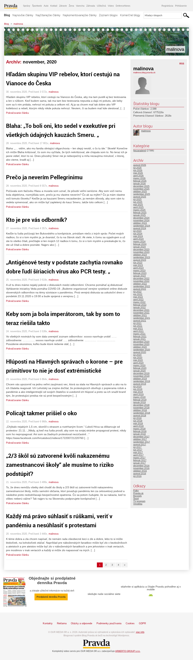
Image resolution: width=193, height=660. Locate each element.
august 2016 (139, 473)
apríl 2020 (138, 363)
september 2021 (141, 318)
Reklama (62, 623)
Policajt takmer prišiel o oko (41, 413)
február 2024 (139, 244)
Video (111, 6)
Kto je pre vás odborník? (36, 220)
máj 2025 (138, 204)
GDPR (142, 623)
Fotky (136, 490)
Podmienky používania (108, 623)
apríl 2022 (138, 299)
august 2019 (139, 384)
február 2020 (139, 368)
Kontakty (48, 623)
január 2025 (139, 215)
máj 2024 (138, 236)
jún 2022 (137, 294)
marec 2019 (139, 397)
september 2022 (141, 286)
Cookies (130, 623)
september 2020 (141, 349)
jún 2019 (137, 389)
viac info (140, 632)
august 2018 (139, 415)
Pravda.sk (138, 493)
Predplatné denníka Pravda (51, 597)
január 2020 (139, 370)
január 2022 (139, 307)
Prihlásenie (181, 6)
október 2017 (140, 439)
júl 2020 (137, 355)
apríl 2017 (138, 455)
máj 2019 (138, 392)
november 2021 (141, 312)
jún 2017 (137, 450)
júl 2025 (137, 199)
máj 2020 (138, 360)
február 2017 (139, 460)
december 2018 (141, 405)
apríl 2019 (138, 394)
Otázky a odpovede (81, 623)
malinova (18, 24)
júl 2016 (137, 476)
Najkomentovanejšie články (79, 15)
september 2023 (141, 257)
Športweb (37, 6)
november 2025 (141, 189)
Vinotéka (137, 504)
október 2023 (140, 254)
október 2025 (140, 191)
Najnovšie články (22, 15)
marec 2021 (139, 334)
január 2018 (139, 434)
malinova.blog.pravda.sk (144, 72)
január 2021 (139, 339)
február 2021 (139, 336)
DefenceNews (123, 6)
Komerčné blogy (130, 15)
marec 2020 (139, 365)
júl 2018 (137, 418)
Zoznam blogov (108, 15)
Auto (46, 6)
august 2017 (139, 444)
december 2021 (141, 310)
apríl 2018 (138, 426)
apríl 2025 (138, 207)
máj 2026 (138, 173)
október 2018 (140, 410)
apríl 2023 (138, 268)
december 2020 (141, 341)
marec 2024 (139, 241)
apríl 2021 (138, 331)
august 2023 (139, 260)
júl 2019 (137, 386)
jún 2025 (137, 202)
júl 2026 (137, 167)
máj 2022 (138, 297)
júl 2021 (137, 323)
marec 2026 (139, 178)
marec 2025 (139, 210)
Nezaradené (139, 150)
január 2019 (139, 402)
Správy (26, 6)
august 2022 (139, 289)
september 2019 (141, 381)
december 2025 (141, 186)
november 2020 (141, 344)
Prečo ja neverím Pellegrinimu (44, 177)
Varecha (80, 6)
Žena (71, 6)
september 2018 (141, 413)
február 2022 (139, 305)
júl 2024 (137, 231)
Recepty (137, 496)
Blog (7, 15)
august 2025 (139, 196)
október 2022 (140, 283)
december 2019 (141, 373)
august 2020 (139, 352)
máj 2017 (138, 452)
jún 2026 (137, 170)
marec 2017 (139, 457)
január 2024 (139, 247)
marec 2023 (139, 270)
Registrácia (167, 6)
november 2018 (141, 407)
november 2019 (141, 376)
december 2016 (141, 465)
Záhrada (90, 6)
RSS (181, 63)
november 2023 (141, 252)
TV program (139, 501)
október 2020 (140, 347)
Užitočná (101, 6)
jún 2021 (137, 326)
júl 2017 (137, 447)
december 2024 (141, 218)
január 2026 (139, 183)
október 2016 (140, 471)
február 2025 (139, 212)
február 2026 (139, 181)
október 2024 (140, 223)
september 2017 (141, 442)
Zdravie (63, 6)
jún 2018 (137, 421)
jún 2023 (137, 262)
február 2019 (139, 399)
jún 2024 (137, 233)
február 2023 (139, 273)
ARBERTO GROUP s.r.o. (127, 651)
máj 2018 (138, 423)
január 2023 (139, 276)
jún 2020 (137, 357)
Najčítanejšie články (48, 15)
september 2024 (141, 225)
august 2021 (139, 320)
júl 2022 (137, 291)
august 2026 (139, 165)
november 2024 (141, 220)
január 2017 (139, 463)
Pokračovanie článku (17, 112)
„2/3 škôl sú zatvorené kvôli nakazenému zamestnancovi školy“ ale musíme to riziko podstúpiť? (60, 465)
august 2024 (139, 228)
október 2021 (140, 315)
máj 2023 (138, 265)
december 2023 (141, 249)
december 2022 (141, 278)
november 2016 (141, 468)
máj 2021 (138, 328)
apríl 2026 (138, 175)
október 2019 (140, 378)
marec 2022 (139, 302)
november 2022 (141, 281)
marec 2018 (139, 428)
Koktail (53, 6)
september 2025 (141, 194)
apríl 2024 (138, 239)
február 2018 (139, 431)
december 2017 (141, 436)
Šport (136, 498)
